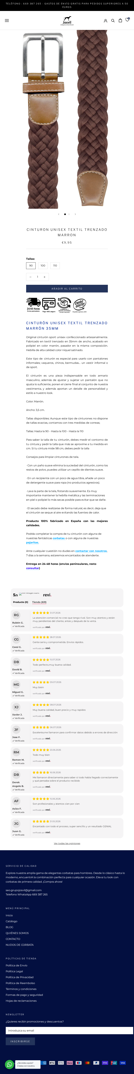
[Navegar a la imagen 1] (65, 214)
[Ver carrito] (120, 20)
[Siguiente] (75, 214)
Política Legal (14, 971)
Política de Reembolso (20, 983)
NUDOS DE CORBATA (20, 944)
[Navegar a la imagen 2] (69, 214)
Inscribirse (20, 1041)
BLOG (9, 927)
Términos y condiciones (21, 989)
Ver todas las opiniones (67, 843)
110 (55, 265)
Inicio (9, 915)
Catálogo (11, 921)
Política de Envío (16, 965)
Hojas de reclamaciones (21, 1000)
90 (31, 265)
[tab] (20, 602)
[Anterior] (58, 214)
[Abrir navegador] (7, 20)
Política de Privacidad (20, 977)
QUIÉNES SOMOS (17, 933)
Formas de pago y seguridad (24, 994)
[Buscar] (113, 20)
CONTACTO (13, 939)
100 (43, 265)
